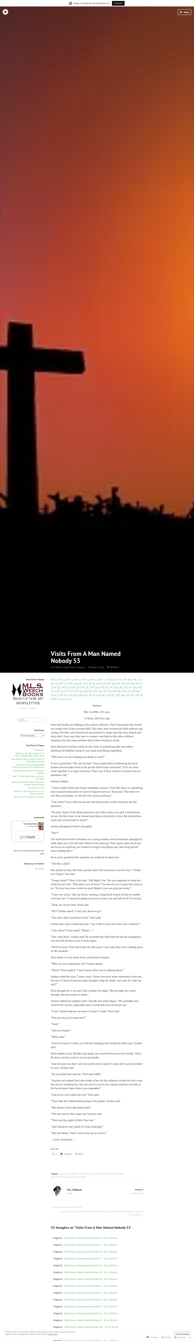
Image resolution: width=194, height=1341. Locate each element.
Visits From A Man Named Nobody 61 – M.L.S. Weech (90, 1285)
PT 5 (85, 679)
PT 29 (123, 687)
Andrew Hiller (34, 826)
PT (68, 679)
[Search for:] (30, 719)
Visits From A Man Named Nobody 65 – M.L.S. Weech (90, 1306)
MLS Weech (119, 1174)
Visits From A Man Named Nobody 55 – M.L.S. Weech (90, 1244)
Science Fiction (69, 667)
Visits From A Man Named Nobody (65, 1177)
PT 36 (98, 691)
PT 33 (69, 691)
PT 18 (111, 683)
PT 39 (126, 691)
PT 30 (132, 687)
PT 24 (75, 687)
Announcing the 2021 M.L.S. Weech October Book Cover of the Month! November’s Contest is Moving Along (101, 1213)
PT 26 (94, 687)
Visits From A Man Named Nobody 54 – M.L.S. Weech (90, 1237)
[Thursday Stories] (40, 829)
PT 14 (73, 683)
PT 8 (109, 679)
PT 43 (73, 695)
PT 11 (136, 679)
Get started (118, 3)
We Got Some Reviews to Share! (67, 1207)
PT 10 (127, 679)
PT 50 (139, 695)
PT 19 (120, 683)
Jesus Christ (96, 1174)
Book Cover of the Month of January (29, 797)
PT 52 (66, 699)
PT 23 (66, 687)
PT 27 (104, 687)
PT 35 (88, 691)
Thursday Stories (30, 824)
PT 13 (63, 683)
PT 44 (82, 695)
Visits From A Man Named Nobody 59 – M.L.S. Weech (90, 1272)
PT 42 (63, 695)
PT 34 (79, 691)
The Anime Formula (36, 788)
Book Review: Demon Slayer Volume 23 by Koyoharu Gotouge (27, 760)
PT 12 (54, 683)
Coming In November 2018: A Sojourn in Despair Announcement (27, 783)
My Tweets (39, 868)
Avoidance (74, 1174)
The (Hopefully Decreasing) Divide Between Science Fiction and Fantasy (28, 766)
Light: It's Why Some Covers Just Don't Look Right (28, 777)
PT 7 (101, 679)
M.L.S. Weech (107, 1174)
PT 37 (107, 691)
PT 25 (85, 687)
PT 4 (77, 679)
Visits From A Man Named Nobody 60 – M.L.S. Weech (90, 1279)
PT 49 (130, 695)
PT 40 (136, 691)
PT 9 (118, 679)
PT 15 (82, 683)
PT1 (53, 679)
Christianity (84, 1174)
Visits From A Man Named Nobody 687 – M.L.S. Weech (91, 1326)
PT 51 (56, 699)
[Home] (5, 12)
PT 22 (56, 687)
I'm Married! (39, 750)
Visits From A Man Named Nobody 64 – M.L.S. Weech (90, 1299)
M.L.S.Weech (56, 667)
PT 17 (101, 683)
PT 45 (92, 695)
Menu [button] (186, 12)
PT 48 (120, 695)
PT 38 (117, 691)
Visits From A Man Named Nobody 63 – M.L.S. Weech (90, 1292)
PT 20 (130, 683)
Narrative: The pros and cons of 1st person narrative (29, 792)
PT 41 (54, 695)
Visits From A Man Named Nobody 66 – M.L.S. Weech (90, 1313)
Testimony (80, 667)
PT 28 (113, 687)
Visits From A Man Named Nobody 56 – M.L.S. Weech (90, 1251)
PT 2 (60, 679)
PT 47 (111, 695)
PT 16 (92, 683)
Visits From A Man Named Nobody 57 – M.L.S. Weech (90, 1258)
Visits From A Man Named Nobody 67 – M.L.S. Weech (90, 1320)
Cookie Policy (53, 1334)
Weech (83, 1177)
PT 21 (139, 683)
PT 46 (101, 695)
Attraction (64, 1174)
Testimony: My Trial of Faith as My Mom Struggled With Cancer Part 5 (29, 754)
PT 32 (60, 691)
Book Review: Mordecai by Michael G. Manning (28, 771)
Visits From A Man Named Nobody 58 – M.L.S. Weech (90, 1265)
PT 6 (93, 679)
